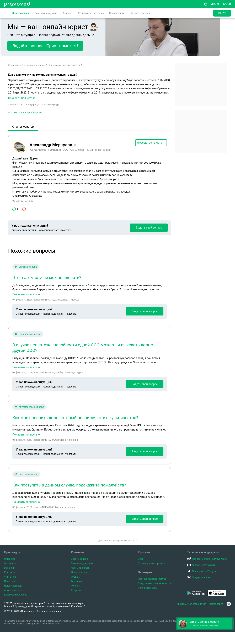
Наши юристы (117, 13)
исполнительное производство (25, 112)
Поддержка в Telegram (204, 571)
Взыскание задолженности (64, 65)
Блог (140, 558)
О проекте (9, 558)
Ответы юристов (23, 126)
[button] (89, 89)
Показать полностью (26, 294)
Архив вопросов (13, 590)
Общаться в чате (151, 142)
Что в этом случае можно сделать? (46, 277)
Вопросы (67, 13)
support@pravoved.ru (204, 565)
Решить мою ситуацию (91, 13)
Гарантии (76, 581)
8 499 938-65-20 (220, 4)
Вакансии (9, 567)
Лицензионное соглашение (191, 604)
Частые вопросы (80, 567)
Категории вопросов (15, 594)
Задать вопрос (20, 13)
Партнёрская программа (152, 578)
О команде (10, 563)
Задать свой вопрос (149, 227)
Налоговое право (28, 474)
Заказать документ (46, 13)
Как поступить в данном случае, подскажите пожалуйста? (69, 485)
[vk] (229, 604)
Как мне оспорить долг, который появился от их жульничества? (75, 417)
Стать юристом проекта (151, 563)
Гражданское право (33, 65)
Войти (222, 13)
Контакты (9, 572)
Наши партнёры (13, 585)
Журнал (75, 585)
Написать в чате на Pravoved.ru (209, 558)
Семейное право (28, 266)
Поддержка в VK (201, 577)
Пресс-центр (11, 581)
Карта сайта (216, 604)
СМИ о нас (10, 576)
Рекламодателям (147, 587)
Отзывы (75, 576)
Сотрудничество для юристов (155, 583)
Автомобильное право (31, 407)
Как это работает (140, 13)
